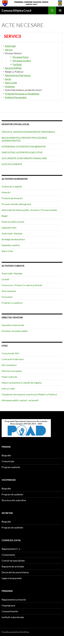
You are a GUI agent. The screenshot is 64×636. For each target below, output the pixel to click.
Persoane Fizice (21, 57)
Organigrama (8, 605)
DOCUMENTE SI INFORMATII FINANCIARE (24, 158)
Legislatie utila (9, 227)
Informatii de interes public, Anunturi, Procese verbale (29, 210)
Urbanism (10, 86)
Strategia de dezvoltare (13, 239)
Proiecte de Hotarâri (12, 198)
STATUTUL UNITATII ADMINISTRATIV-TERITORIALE (28, 131)
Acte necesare (9, 291)
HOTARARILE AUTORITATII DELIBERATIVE (24, 146)
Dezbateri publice (11, 245)
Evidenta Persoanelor (16, 97)
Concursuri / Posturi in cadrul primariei (22, 285)
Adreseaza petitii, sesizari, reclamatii (20, 400)
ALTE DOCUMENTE (12, 164)
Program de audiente (12, 494)
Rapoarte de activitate (13, 566)
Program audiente (11, 467)
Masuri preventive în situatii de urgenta (22, 382)
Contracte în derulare (13, 359)
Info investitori (9, 365)
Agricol (8, 49)
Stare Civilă (11, 82)
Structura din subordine (14, 500)
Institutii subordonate (13, 617)
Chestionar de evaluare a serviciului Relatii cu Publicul (29, 394)
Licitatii (5, 279)
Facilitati (17, 64)
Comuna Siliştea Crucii (16, 10)
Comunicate (8, 461)
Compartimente (10, 611)
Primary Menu (60, 10)
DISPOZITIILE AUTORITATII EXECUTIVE (22, 152)
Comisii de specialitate (13, 560)
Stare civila (7, 251)
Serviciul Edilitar (13, 68)
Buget (5, 215)
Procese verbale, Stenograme (16, 204)
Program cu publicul (12, 302)
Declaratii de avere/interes (15, 572)
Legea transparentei (12, 578)
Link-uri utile (8, 388)
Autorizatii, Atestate (12, 233)
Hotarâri (6, 192)
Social (7, 79)
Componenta (8, 554)
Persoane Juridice (22, 60)
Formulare (7, 296)
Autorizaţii (10, 46)
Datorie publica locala (13, 221)
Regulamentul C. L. (11, 548)
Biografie (6, 455)
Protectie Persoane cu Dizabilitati (22, 93)
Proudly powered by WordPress (15, 632)
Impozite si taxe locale (13, 325)
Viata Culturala (9, 376)
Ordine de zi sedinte (12, 186)
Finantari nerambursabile (15, 331)
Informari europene (12, 371)
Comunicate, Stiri (10, 353)
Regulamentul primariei (14, 599)
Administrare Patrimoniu (18, 75)
